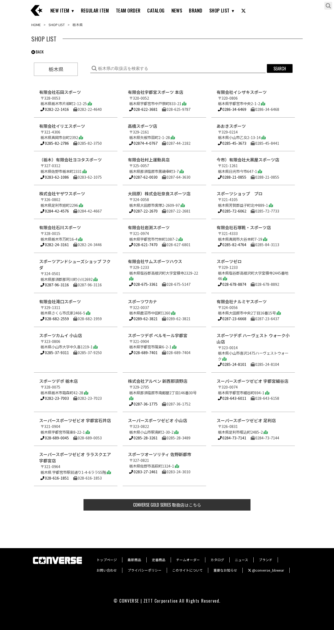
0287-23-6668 (234, 318)
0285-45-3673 (234, 143)
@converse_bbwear (267, 570)
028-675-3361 (145, 284)
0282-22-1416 (56, 109)
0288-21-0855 (234, 177)
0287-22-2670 (145, 211)
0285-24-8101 (234, 364)
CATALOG (155, 10)
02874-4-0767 (145, 143)
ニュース (241, 559)
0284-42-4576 (56, 211)
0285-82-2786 (56, 143)
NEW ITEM (59, 10)
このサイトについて (187, 570)
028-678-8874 (234, 284)
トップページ (107, 559)
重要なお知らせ (225, 570)
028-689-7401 (145, 352)
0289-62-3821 (145, 318)
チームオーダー (188, 559)
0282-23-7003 (56, 398)
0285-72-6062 (234, 211)
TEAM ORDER (128, 10)
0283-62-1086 (56, 177)
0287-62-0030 (145, 177)
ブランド (265, 559)
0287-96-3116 (56, 284)
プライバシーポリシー (145, 570)
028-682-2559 (56, 318)
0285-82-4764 (234, 244)
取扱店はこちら (167, 505)
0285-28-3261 (145, 437)
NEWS (176, 10)
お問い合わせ (107, 570)
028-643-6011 (234, 398)
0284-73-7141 (234, 437)
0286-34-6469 (234, 109)
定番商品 (158, 559)
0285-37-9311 (56, 352)
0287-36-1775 (145, 404)
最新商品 (134, 559)
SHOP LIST (219, 10)
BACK (39, 51)
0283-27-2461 (145, 471)
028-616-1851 (56, 478)
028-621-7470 (145, 244)
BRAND (195, 10)
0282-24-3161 (56, 244)
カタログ (217, 559)
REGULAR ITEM (95, 10)
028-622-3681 (145, 109)
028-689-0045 (56, 437)
